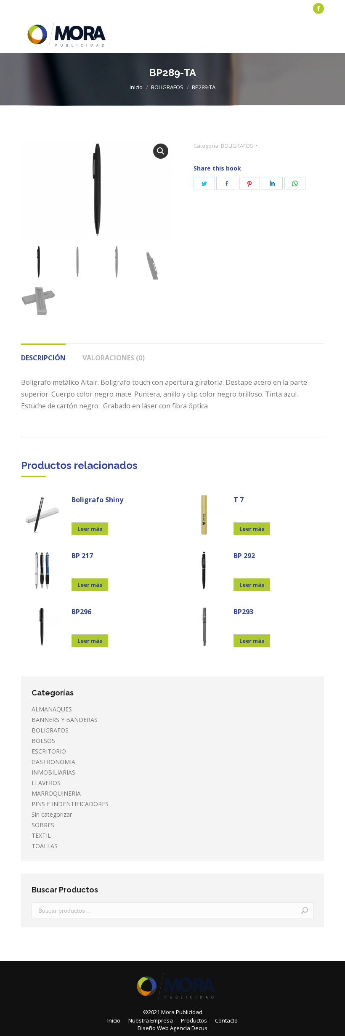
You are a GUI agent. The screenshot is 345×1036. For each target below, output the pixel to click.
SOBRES (43, 825)
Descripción (43, 357)
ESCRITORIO (49, 751)
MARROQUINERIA (56, 793)
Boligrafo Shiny (97, 499)
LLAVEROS (46, 783)
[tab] (43, 354)
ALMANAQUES (52, 709)
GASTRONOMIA (53, 762)
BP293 (243, 611)
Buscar (304, 910)
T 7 (239, 499)
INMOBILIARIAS (53, 772)
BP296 (81, 611)
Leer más (89, 529)
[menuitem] (40, 9)
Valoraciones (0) (113, 357)
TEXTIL (41, 835)
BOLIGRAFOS (237, 145)
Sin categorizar (52, 814)
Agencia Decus (188, 1028)
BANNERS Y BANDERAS (65, 720)
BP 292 (244, 555)
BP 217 (82, 555)
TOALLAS (45, 846)
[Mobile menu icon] (319, 35)
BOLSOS (43, 741)
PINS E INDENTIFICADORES (70, 804)
